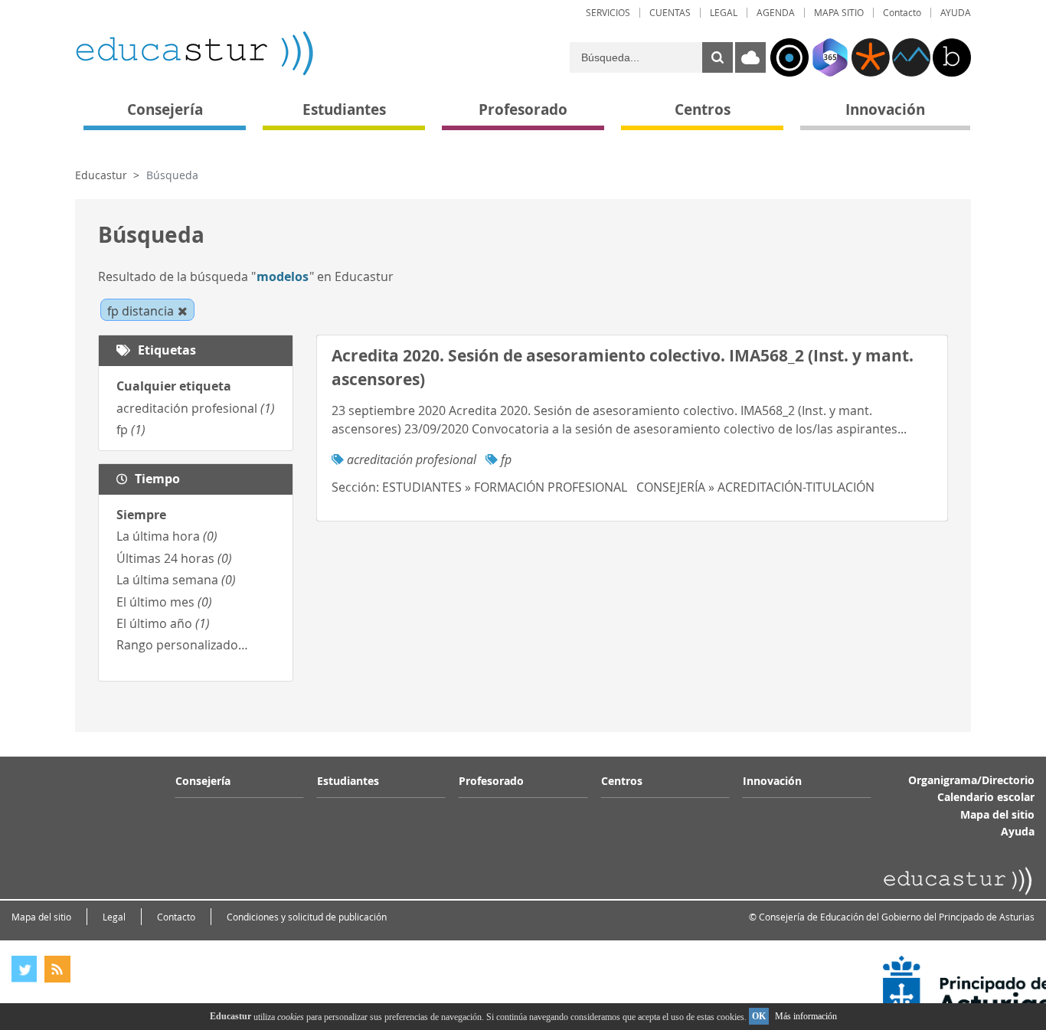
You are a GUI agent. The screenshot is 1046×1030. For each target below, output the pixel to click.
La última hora (166, 536)
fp (130, 429)
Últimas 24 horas (174, 558)
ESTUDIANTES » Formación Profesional (504, 487)
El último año (163, 623)
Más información (806, 1016)
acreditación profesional (195, 408)
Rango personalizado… (182, 644)
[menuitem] (608, 13)
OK (759, 1016)
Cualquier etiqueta (173, 386)
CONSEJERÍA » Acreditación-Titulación (755, 487)
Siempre (141, 514)
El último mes (164, 601)
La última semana (176, 579)
